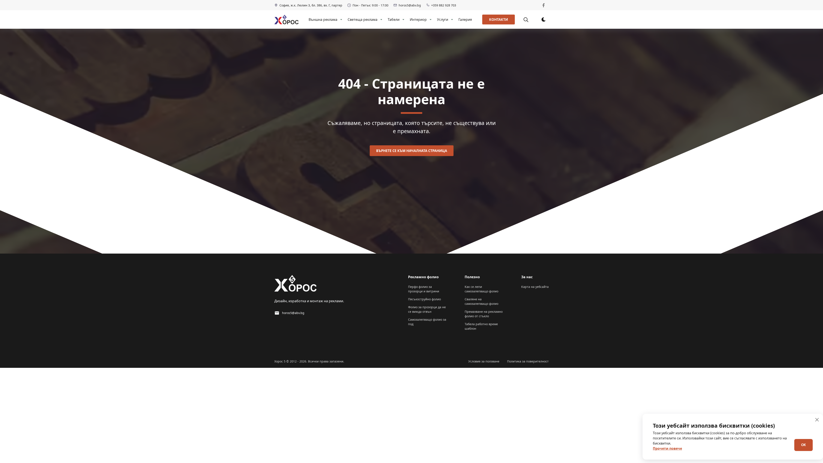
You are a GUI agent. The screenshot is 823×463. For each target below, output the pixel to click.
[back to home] (286, 19)
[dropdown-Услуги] (451, 19)
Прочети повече (667, 448)
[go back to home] (295, 284)
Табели (393, 19)
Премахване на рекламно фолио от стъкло (484, 314)
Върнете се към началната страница (411, 150)
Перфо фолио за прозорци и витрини (423, 289)
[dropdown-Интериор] (430, 19)
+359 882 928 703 (443, 5)
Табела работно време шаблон (481, 326)
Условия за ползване (483, 361)
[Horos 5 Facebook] (543, 5)
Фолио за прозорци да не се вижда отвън (427, 309)
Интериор (418, 19)
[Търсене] (528, 19)
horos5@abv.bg (410, 5)
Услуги (442, 19)
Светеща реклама (362, 19)
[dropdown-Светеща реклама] (381, 19)
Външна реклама (323, 19)
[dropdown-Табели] (403, 19)
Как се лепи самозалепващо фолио (481, 289)
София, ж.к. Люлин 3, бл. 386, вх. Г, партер (310, 5)
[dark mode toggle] (543, 19)
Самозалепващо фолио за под (427, 321)
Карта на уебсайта (535, 287)
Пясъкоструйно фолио (424, 299)
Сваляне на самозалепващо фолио (481, 301)
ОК (803, 445)
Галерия (465, 19)
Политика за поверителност (528, 361)
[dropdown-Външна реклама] (340, 19)
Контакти (498, 19)
